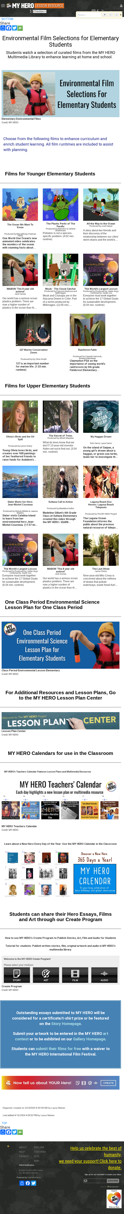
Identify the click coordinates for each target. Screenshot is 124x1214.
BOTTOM (7, 19)
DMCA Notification (26, 1165)
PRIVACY (23, 1156)
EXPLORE (39, 1147)
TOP (4, 1123)
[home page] (23, 5)
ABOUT (23, 1147)
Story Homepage (66, 1023)
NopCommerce (34, 1177)
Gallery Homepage (89, 1039)
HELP (22, 1152)
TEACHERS (40, 1152)
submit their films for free (58, 1048)
